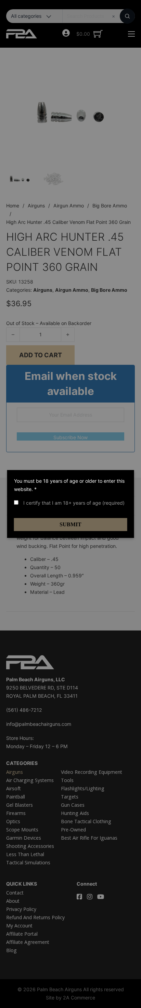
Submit (70, 524)
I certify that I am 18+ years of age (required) (73, 503)
